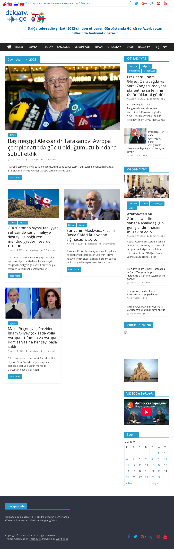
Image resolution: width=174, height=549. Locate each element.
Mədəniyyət (83, 46)
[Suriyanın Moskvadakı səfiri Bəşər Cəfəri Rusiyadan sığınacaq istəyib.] (92, 191)
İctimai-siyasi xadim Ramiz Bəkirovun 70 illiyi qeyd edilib (142, 292)
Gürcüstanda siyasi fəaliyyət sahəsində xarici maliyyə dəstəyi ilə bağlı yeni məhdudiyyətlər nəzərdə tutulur (33, 236)
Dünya (49, 46)
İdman (99, 46)
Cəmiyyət (35, 46)
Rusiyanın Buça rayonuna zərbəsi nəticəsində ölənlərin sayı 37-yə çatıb (52, 3)
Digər (130, 46)
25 (127, 477)
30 (159, 477)
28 (146, 477)
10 (165, 459)
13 (140, 465)
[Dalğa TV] (9, 46)
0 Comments (49, 159)
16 (159, 465)
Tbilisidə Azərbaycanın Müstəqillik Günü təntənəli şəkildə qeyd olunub (146, 308)
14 (146, 465)
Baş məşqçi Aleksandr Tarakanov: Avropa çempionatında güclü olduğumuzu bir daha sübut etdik (62, 147)
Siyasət (20, 46)
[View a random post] (165, 46)
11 (127, 465)
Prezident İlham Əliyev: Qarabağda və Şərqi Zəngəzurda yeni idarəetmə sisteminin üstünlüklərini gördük (146, 85)
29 (152, 477)
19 (134, 471)
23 (159, 471)
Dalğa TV (144, 46)
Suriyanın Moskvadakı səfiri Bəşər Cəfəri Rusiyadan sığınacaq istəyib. (91, 235)
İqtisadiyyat (115, 46)
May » (154, 483)
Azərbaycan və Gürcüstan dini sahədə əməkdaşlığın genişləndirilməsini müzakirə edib (145, 222)
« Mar (129, 483)
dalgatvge (34, 159)
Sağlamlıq (64, 46)
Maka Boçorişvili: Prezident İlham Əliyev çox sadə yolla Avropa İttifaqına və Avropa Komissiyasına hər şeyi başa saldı (32, 337)
